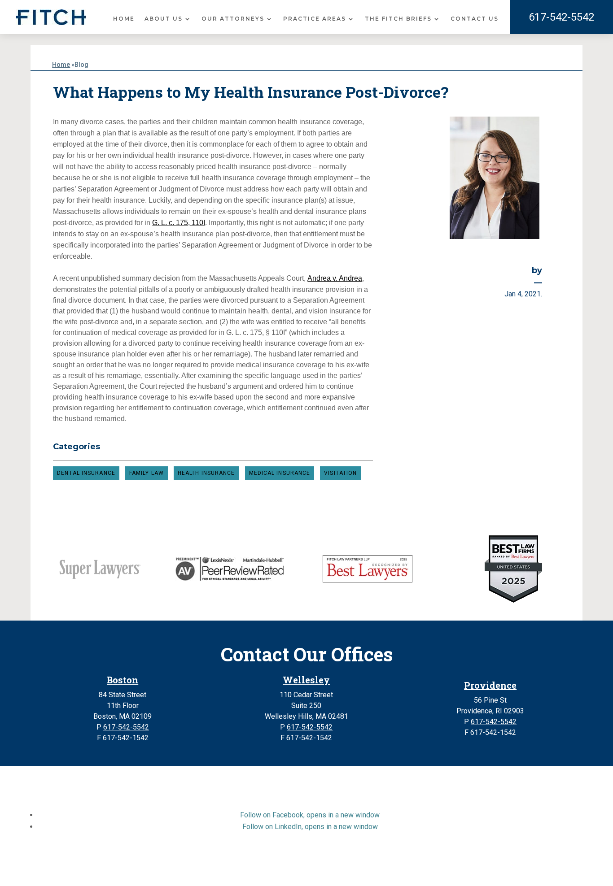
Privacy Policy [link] (268, 869)
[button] (310, 815)
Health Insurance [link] (206, 473)
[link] (51, 17)
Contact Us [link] (475, 19)
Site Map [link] (226, 869)
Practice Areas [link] (314, 19)
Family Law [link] (146, 473)
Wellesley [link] (306, 680)
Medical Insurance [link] (280, 473)
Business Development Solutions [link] (349, 869)
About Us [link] (163, 19)
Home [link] (124, 19)
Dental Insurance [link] (86, 473)
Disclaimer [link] (189, 869)
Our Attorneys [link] (232, 19)
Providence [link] (490, 685)
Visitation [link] (340, 473)
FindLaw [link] (426, 869)
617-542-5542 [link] (561, 17)
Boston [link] (122, 680)
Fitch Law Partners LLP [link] (285, 859)
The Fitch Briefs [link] (398, 19)
